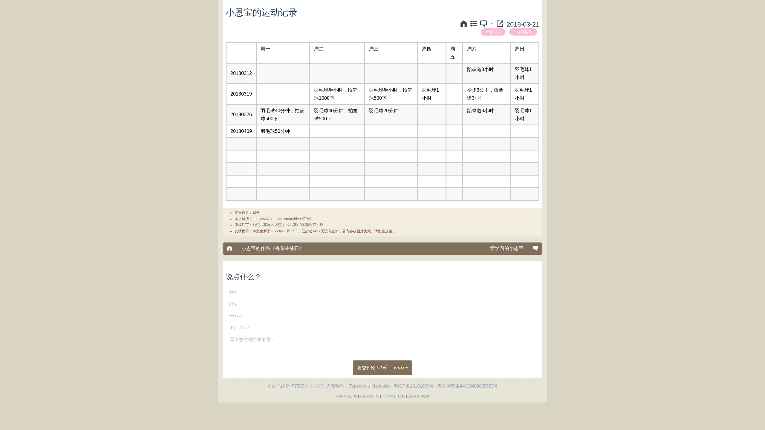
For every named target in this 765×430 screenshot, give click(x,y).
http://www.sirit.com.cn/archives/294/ (282, 219)
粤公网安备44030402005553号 (467, 385)
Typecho (357, 385)
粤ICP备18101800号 (414, 385)
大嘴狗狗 (335, 385)
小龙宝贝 (493, 32)
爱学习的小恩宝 (507, 248)
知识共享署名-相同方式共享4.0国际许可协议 (288, 225)
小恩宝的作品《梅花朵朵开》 (272, 248)
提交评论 (382, 368)
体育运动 (525, 32)
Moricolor (380, 385)
